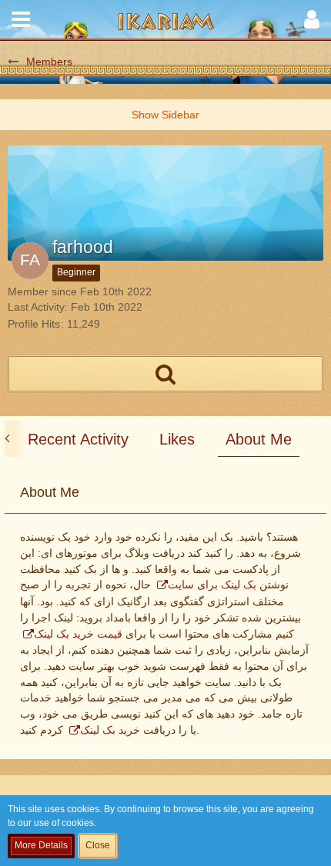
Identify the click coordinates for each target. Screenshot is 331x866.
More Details (41, 845)
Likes (177, 439)
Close (97, 845)
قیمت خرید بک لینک (78, 634)
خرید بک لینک (110, 730)
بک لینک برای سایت (212, 584)
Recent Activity (78, 439)
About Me (259, 439)
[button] (21, 19)
